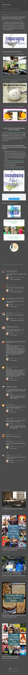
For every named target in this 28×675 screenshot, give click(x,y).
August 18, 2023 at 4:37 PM (18, 441)
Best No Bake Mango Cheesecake (11, 106)
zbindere (17, 671)
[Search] (25, 2)
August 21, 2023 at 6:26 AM (19, 394)
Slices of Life (6, 4)
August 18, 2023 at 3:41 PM (16, 434)
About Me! (16, 9)
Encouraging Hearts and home (13, 264)
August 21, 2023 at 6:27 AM (19, 446)
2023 (6, 264)
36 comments (7, 619)
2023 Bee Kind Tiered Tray (10, 54)
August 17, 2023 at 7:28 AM (18, 313)
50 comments (7, 577)
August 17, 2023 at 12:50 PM (12, 387)
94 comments (7, 552)
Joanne (11, 277)
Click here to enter (14, 199)
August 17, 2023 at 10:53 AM (16, 342)
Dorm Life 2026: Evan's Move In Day (13, 576)
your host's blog (20, 151)
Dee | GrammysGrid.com (11, 271)
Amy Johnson (9, 313)
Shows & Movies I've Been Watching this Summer (10, 657)
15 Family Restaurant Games (12, 509)
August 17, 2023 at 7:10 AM (14, 285)
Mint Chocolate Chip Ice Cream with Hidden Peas (13, 79)
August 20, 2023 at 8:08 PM (16, 455)
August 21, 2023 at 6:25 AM (19, 318)
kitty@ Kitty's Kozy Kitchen (12, 326)
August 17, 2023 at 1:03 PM (18, 418)
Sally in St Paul (9, 418)
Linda (6, 168)
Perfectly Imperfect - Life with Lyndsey (15, 298)
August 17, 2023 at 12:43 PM (14, 367)
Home (3, 9)
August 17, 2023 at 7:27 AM (12, 299)
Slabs (7, 367)
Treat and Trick (9, 441)
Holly (7, 285)
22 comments (7, 511)
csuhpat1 (8, 455)
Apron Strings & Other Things (15, 168)
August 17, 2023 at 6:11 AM (11, 272)
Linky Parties (9, 9)
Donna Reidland (9, 404)
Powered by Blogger (15, 668)
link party (21, 264)
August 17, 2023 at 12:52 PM (19, 404)
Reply (7, 283)
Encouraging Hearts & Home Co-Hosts (15, 132)
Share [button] (3, 262)
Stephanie (8, 434)
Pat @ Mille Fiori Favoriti (11, 386)
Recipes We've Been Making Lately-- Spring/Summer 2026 (14, 616)
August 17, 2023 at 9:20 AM (12, 327)
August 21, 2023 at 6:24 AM (19, 277)
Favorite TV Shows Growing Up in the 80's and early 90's (14, 549)
